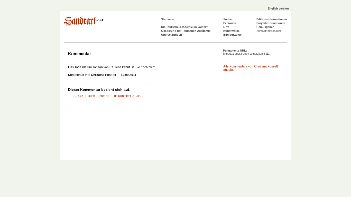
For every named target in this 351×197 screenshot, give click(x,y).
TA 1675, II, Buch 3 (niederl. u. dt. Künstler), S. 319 (106, 96)
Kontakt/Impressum (268, 30)
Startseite (167, 19)
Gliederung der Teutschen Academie (185, 30)
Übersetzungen (171, 34)
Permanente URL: (246, 52)
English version (278, 8)
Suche (227, 19)
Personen (229, 23)
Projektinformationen (270, 23)
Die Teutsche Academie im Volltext (184, 26)
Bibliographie (232, 34)
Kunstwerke (231, 30)
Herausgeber (265, 26)
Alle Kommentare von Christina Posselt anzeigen (250, 68)
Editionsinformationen (271, 19)
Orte (226, 26)
